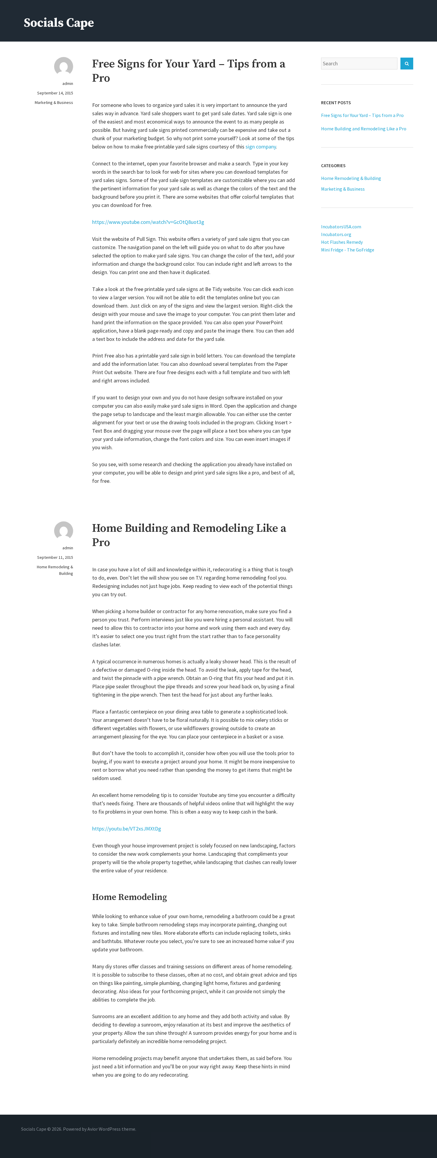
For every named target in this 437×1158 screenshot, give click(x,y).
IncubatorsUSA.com (341, 227)
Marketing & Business (54, 102)
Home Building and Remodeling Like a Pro (363, 129)
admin (67, 83)
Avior (92, 1129)
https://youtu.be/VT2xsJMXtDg (126, 828)
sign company (261, 146)
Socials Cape (59, 23)
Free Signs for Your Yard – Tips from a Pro (362, 115)
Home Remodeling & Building (55, 570)
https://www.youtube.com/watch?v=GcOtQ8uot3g (148, 222)
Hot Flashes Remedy (342, 242)
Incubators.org (336, 234)
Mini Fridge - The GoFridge (347, 250)
